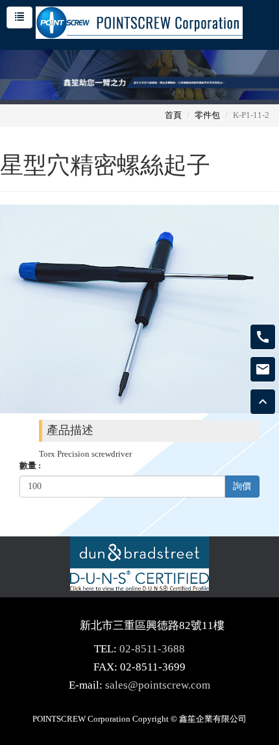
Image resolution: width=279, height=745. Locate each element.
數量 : (30, 465)
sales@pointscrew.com (157, 685)
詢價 (242, 486)
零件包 (207, 115)
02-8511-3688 (152, 649)
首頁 (173, 115)
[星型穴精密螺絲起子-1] (139, 308)
